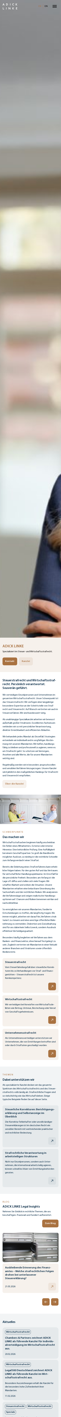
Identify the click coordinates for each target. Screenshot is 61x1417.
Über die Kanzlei (14, 784)
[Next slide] (54, 1302)
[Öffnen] (55, 6)
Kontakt (10, 661)
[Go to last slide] (46, 1302)
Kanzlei (26, 661)
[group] (30, 1263)
